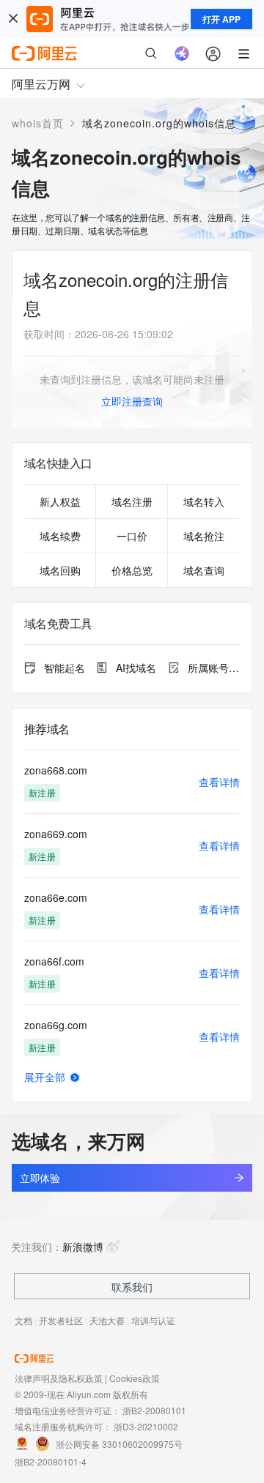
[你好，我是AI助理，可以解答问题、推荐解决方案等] (181, 53)
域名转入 (203, 501)
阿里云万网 (41, 83)
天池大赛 (107, 1320)
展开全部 (44, 1076)
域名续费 (60, 535)
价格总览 (132, 570)
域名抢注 (203, 535)
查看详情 (219, 781)
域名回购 (60, 570)
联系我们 (132, 1287)
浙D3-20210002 (146, 1426)
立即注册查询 (132, 401)
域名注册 (132, 501)
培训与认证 (153, 1320)
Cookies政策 (134, 1378)
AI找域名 (136, 667)
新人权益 (60, 501)
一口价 (132, 535)
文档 (23, 1320)
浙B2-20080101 (154, 1410)
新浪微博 (82, 1246)
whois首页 (38, 123)
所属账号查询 (214, 667)
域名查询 (203, 570)
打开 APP (221, 19)
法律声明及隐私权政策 (59, 1378)
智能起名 (64, 667)
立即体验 (39, 1177)
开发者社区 (61, 1320)
